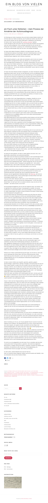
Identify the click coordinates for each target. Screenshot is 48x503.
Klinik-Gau (33, 174)
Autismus (41, 372)
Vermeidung (14, 376)
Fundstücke (6, 422)
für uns (5, 397)
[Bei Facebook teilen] (5, 358)
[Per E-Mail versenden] (10, 358)
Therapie (29, 375)
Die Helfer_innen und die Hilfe (23, 371)
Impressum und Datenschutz (24, 13)
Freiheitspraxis (26, 373)
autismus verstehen (27, 42)
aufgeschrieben (7, 414)
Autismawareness (34, 372)
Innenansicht (34, 373)
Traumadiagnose (39, 375)
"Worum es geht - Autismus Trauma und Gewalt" (18, 372)
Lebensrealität (7, 375)
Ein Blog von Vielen (24, 4)
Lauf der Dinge (34, 371)
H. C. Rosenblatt (19, 33)
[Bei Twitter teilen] (7, 358)
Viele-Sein (38, 10)
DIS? (5, 420)
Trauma (33, 375)
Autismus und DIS (12, 371)
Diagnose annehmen (18, 373)
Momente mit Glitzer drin (9, 428)
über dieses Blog (11, 10)
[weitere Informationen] (13, 358)
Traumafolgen (7, 376)
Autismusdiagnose (8, 373)
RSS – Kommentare (8, 469)
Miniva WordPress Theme (26, 498)
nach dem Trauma (22, 375)
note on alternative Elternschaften (11, 403)
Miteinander (14, 375)
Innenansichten (7, 424)
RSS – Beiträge (7, 467)
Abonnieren (8, 457)
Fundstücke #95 (7, 401)
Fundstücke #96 (7, 399)
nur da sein (6, 405)
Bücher (33, 10)
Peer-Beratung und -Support (23, 10)
